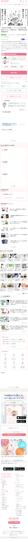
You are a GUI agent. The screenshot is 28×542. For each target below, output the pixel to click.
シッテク (17, 501)
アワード (17, 477)
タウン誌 (17, 480)
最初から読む (14, 66)
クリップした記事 (14, 387)
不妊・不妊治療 (5, 491)
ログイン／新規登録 (14, 522)
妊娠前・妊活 (4, 484)
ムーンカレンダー (19, 496)
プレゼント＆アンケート (20, 484)
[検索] (23, 1)
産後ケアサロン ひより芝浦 (21, 508)
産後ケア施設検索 (5, 505)
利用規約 (11, 534)
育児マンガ (14, 339)
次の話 (21, 66)
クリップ (23, 124)
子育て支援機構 (19, 511)
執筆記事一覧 (21, 109)
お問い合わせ (15, 534)
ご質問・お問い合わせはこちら (14, 434)
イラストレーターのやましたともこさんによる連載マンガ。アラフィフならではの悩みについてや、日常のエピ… (18, 58)
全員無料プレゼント (19, 486)
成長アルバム (4, 502)
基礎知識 (3, 482)
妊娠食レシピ (4, 499)
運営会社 (13, 531)
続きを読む (14, 72)
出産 (4, 343)
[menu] (26, 1)
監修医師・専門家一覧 (7, 476)
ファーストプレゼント (20, 487)
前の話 (6, 66)
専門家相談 (4, 481)
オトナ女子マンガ (6, 37)
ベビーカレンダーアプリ (20, 491)
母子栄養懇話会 (19, 515)
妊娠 (24, 341)
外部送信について (5, 533)
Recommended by (20, 293)
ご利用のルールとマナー (14, 428)
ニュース (5, 4)
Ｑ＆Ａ (3, 492)
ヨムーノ (17, 503)
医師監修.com (18, 504)
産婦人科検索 (4, 507)
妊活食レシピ (4, 500)
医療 (7, 343)
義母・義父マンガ (6, 341)
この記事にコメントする (15, 77)
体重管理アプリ (19, 493)
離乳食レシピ (4, 497)
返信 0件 (24, 86)
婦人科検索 (4, 509)
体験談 (3, 494)
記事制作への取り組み (7, 474)
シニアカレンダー (19, 499)
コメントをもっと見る (13, 90)
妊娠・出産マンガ (6, 339)
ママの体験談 (13, 343)
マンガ (10, 4)
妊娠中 (3, 486)
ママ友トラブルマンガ (16, 341)
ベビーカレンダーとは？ (6, 531)
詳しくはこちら (22, 466)
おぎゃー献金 (18, 513)
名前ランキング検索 (19, 475)
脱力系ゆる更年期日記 (21, 34)
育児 (3, 489)
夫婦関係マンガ (21, 339)
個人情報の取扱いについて (20, 531)
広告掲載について (21, 533)
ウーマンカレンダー (19, 498)
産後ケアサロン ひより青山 (21, 506)
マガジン (17, 479)
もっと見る (13, 140)
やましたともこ (12, 34)
